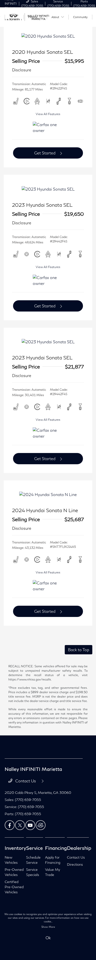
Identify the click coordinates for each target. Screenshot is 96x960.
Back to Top (78, 649)
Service (34, 848)
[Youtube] (30, 825)
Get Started (44, 153)
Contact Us (25, 780)
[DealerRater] (41, 825)
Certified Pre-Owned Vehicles (14, 887)
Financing (56, 848)
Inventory (15, 848)
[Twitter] (20, 825)
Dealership (79, 848)
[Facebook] (10, 825)
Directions (75, 864)
